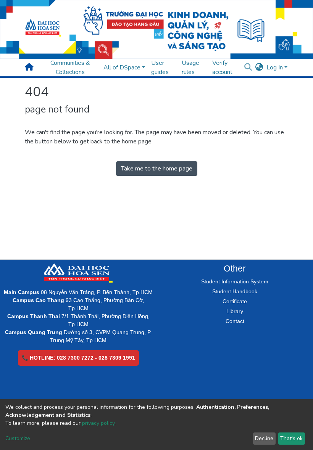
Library (234, 311)
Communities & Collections (70, 67)
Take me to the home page (156, 168)
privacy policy (98, 423)
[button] (259, 67)
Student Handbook (234, 291)
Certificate (235, 301)
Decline (264, 438)
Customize (17, 438)
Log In (274, 67)
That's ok (291, 438)
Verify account (222, 67)
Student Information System (234, 281)
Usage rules (190, 67)
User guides (160, 67)
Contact (235, 321)
